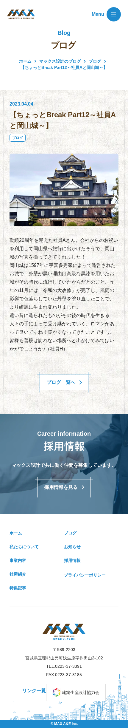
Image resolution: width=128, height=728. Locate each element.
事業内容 (18, 560)
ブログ (17, 138)
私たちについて (24, 546)
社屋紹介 (18, 574)
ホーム (25, 61)
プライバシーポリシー (85, 575)
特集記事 (18, 587)
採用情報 (72, 560)
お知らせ (72, 546)
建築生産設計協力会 (80, 692)
